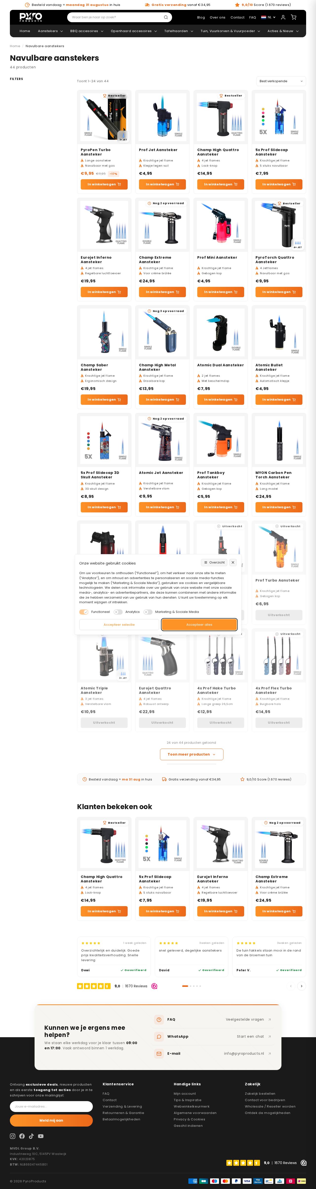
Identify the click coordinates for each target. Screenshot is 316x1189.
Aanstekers (48, 31)
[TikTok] (31, 1136)
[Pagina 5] (200, 986)
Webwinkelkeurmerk (192, 1106)
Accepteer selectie (119, 624)
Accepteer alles (199, 624)
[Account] (283, 17)
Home (25, 31)
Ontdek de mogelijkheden (268, 1113)
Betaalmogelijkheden (121, 1119)
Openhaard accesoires (131, 31)
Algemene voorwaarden (195, 1113)
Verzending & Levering (122, 1106)
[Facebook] (22, 1136)
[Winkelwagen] (293, 17)
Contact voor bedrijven (265, 1100)
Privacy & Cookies (189, 1119)
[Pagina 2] (190, 986)
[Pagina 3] (194, 986)
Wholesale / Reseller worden (270, 1106)
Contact (110, 1100)
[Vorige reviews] (290, 986)
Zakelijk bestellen (260, 1093)
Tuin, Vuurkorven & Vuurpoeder (228, 31)
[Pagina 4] (197, 986)
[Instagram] (12, 1136)
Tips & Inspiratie (187, 1100)
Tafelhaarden (176, 31)
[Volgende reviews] (301, 986)
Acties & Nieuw (280, 31)
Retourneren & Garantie (123, 1113)
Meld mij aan (51, 1120)
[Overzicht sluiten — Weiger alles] (233, 562)
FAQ (106, 1093)
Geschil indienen (188, 1125)
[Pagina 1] (185, 986)
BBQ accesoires (84, 31)
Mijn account (185, 1093)
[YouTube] (40, 1136)
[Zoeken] (167, 17)
